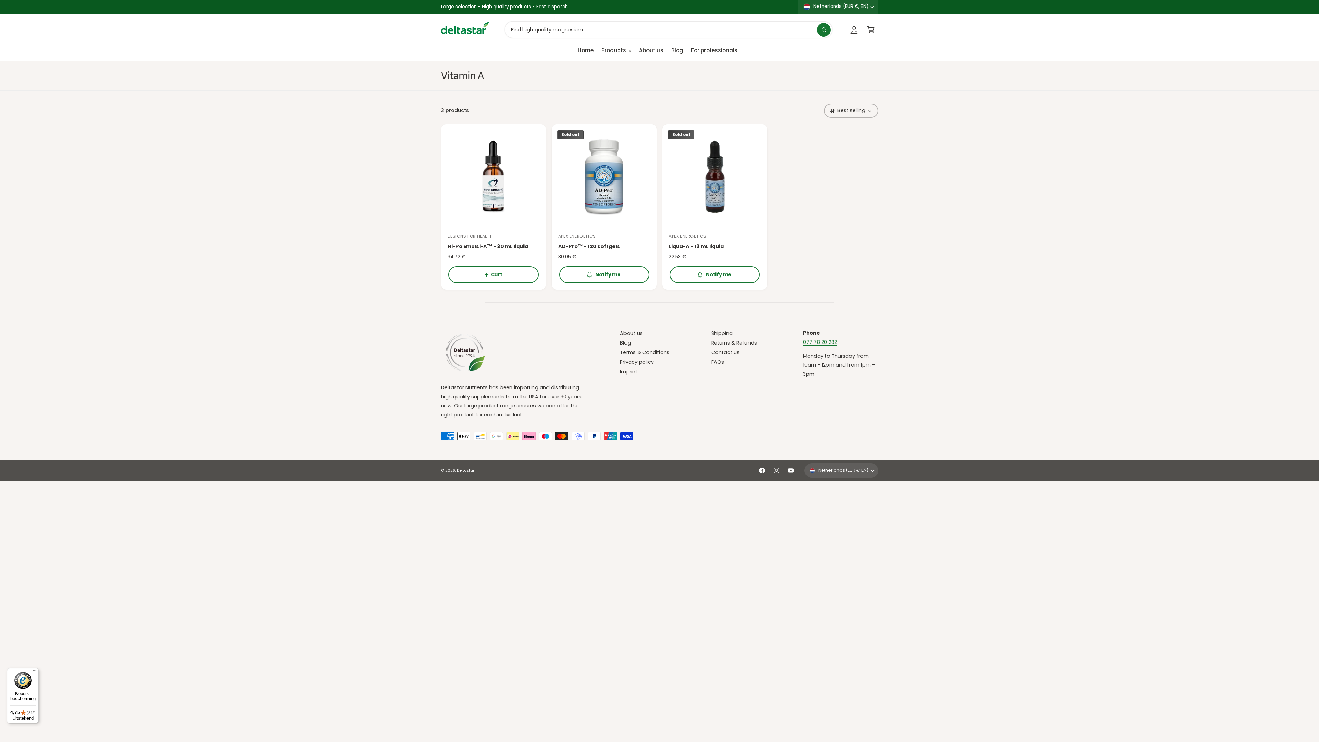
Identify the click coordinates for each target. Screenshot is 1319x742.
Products (613, 50)
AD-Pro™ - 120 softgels (589, 246)
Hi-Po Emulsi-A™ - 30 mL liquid (488, 246)
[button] (871, 29)
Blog (625, 342)
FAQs (717, 362)
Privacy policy (637, 362)
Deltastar (465, 470)
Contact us (725, 352)
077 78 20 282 (820, 342)
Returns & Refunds (734, 342)
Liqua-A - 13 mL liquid (696, 246)
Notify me (608, 274)
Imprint (629, 371)
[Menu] (35, 672)
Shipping (722, 333)
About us (631, 333)
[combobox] (668, 29)
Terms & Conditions (644, 352)
